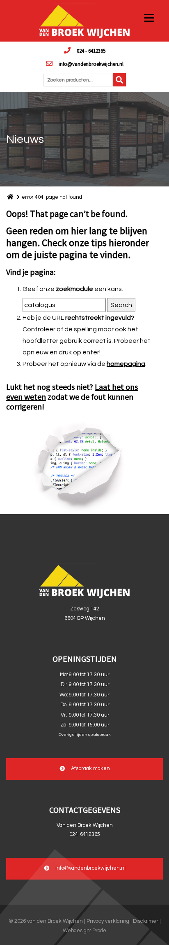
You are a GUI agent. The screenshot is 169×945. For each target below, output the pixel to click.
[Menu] (149, 17)
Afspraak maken (90, 768)
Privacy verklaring (108, 921)
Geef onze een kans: (73, 289)
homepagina (126, 364)
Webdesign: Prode (84, 930)
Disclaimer (145, 921)
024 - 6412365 (91, 50)
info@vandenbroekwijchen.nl (91, 64)
